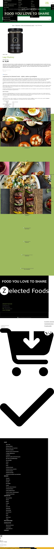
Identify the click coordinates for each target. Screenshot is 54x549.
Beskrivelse (5, 74)
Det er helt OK (21, 547)
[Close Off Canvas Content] (1, 536)
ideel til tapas (11, 93)
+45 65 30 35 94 (8, 308)
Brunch (52, 120)
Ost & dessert (27, 269)
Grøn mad (27, 255)
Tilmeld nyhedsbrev (14, 9)
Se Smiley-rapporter (49, 321)
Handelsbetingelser (49, 323)
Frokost (27, 242)
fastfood (40, 65)
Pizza (27, 161)
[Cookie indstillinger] (49, 335)
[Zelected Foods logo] (24, 303)
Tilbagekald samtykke (33, 548)
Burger (27, 215)
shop (13, 25)
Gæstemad (27, 228)
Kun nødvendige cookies (27, 547)
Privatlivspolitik (48, 326)
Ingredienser (6, 96)
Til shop (6, 541)
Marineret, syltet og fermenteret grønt (24, 25)
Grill (52, 201)
